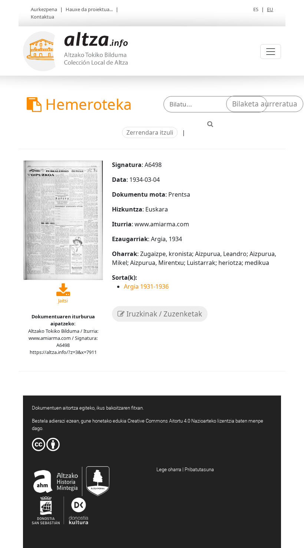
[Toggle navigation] (270, 51)
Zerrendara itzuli (149, 132)
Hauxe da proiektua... (89, 9)
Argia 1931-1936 (146, 286)
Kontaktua (42, 16)
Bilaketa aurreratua (264, 104)
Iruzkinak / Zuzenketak (163, 314)
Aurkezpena (44, 9)
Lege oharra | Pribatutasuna (185, 469)
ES (255, 9)
